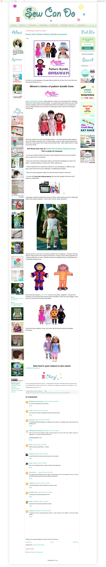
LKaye (31, 410)
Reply (30, 405)
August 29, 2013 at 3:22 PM (41, 454)
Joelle (30, 501)
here (40, 387)
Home (13, 25)
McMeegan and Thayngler (36, 401)
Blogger (56, 560)
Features (43, 25)
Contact (81, 25)
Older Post (75, 542)
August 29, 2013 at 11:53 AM (40, 410)
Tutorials (32, 25)
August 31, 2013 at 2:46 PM (45, 492)
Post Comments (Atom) (38, 545)
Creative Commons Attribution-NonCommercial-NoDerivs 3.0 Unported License (17, 389)
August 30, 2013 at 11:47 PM (42, 483)
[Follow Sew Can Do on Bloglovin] (87, 54)
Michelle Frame (33, 492)
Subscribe (88, 48)
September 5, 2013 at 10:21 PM (43, 510)
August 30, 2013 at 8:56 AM (40, 463)
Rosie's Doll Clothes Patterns (35, 101)
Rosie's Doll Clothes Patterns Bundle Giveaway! (46, 34)
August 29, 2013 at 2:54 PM (39, 444)
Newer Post (29, 542)
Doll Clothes (41, 392)
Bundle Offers (44, 295)
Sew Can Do (32, 472)
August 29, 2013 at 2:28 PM (52, 430)
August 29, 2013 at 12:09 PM (42, 419)
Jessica (31, 454)
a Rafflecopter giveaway (32, 368)
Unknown (31, 419)
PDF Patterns (53, 392)
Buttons (54, 25)
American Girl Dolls (34, 392)
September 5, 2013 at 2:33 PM (40, 501)
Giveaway (47, 392)
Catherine (31, 483)
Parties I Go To (67, 25)
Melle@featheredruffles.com (36, 430)
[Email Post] (45, 391)
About (22, 25)
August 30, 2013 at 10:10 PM (45, 472)
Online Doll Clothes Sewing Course (60, 149)
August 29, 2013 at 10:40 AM (51, 401)
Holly (30, 444)
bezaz (30, 463)
